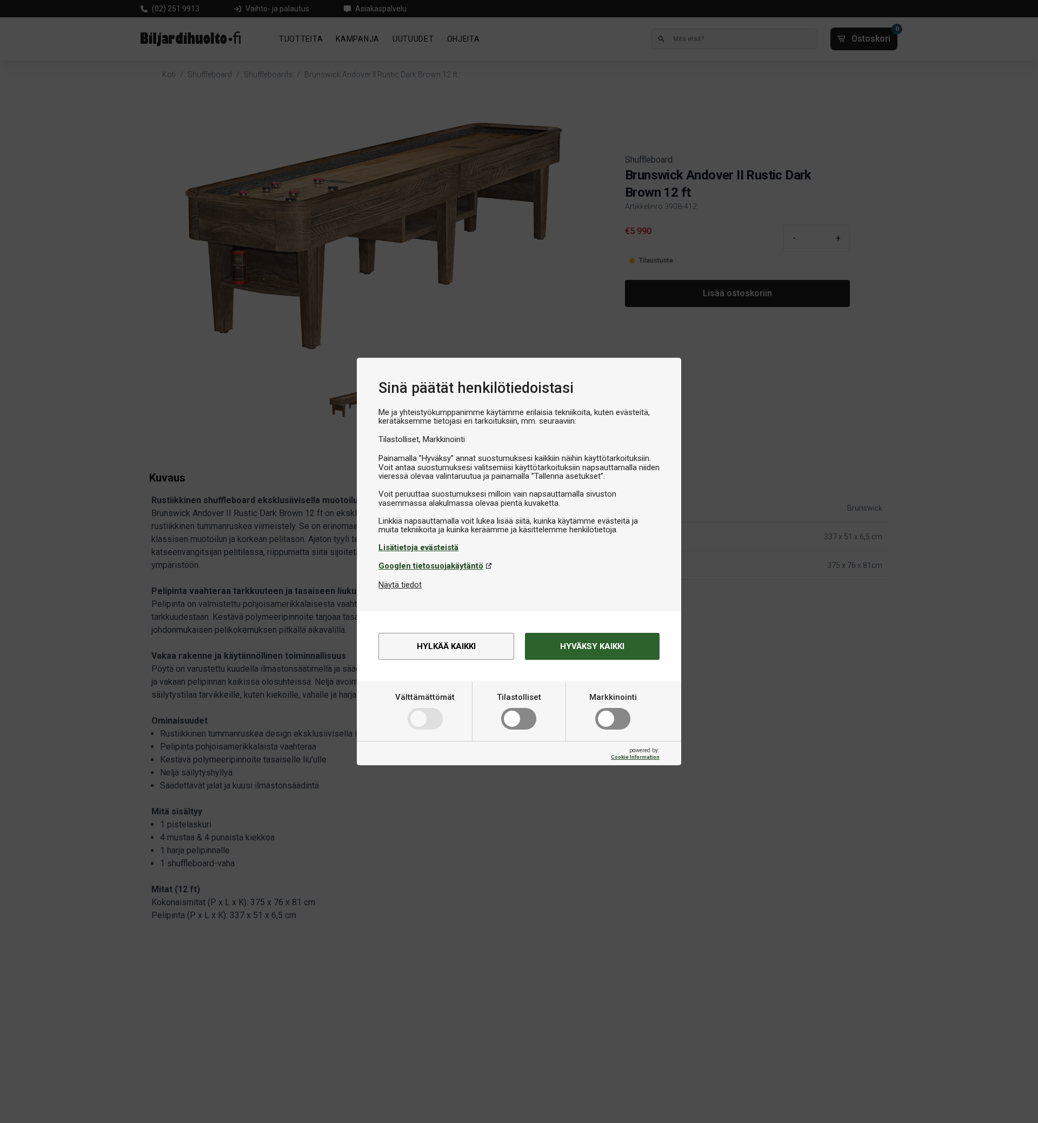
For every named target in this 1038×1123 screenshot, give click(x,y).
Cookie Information (635, 757)
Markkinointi (613, 697)
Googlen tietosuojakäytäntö (430, 566)
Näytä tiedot (400, 585)
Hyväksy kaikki (592, 646)
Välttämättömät (425, 697)
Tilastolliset (519, 697)
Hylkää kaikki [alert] (446, 646)
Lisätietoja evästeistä (418, 547)
